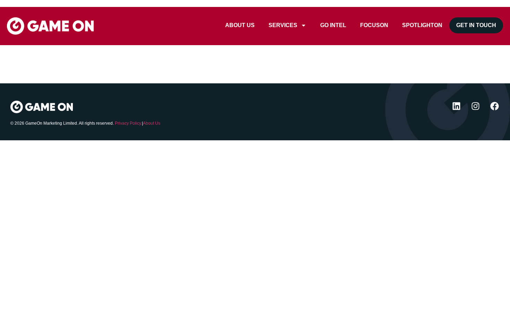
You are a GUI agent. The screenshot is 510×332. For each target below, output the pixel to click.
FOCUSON (374, 25)
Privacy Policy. (128, 123)
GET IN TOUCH (476, 25)
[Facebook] (494, 106)
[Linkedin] (456, 106)
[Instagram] (475, 106)
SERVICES (283, 25)
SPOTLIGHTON (422, 25)
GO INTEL (333, 25)
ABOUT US (240, 25)
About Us (151, 123)
